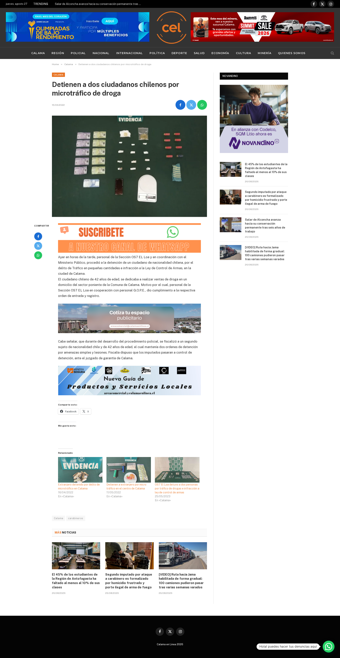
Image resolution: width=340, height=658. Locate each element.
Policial (78, 53)
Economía (220, 53)
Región (58, 53)
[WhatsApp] (38, 255)
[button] (328, 646)
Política (157, 53)
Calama (38, 53)
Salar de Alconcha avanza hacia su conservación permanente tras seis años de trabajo (99, 4)
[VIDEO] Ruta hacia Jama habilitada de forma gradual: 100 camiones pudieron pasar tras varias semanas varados (181, 581)
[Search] (332, 53)
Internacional (129, 53)
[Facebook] (38, 236)
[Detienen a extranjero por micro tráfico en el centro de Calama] (128, 469)
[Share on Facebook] (180, 105)
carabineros (75, 518)
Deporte (179, 53)
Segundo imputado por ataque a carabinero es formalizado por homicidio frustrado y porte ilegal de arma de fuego (128, 581)
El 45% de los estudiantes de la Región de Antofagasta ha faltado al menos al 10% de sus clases (76, 581)
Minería (264, 53)
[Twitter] (38, 246)
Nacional (101, 53)
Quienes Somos (291, 53)
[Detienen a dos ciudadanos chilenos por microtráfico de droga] (129, 166)
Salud (199, 53)
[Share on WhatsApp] (202, 105)
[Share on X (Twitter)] (191, 105)
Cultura (243, 53)
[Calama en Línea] (171, 27)
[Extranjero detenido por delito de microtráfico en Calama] (80, 469)
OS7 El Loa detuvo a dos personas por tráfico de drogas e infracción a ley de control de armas (177, 488)
